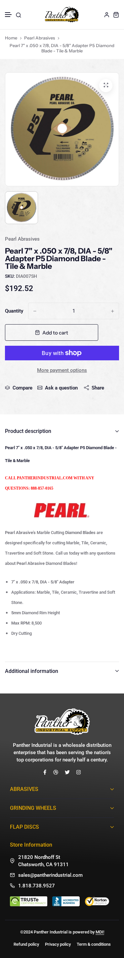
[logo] (62, 14)
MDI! (100, 931)
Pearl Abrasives (39, 37)
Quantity (14, 311)
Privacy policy (58, 944)
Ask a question (61, 388)
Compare (22, 388)
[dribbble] (55, 772)
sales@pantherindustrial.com (50, 875)
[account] (107, 15)
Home (11, 37)
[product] (105, 85)
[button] (8, 14)
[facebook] (44, 772)
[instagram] (78, 772)
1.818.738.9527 (36, 886)
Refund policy (26, 944)
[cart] (116, 15)
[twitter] (67, 772)
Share (98, 388)
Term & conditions (94, 944)
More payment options (62, 370)
